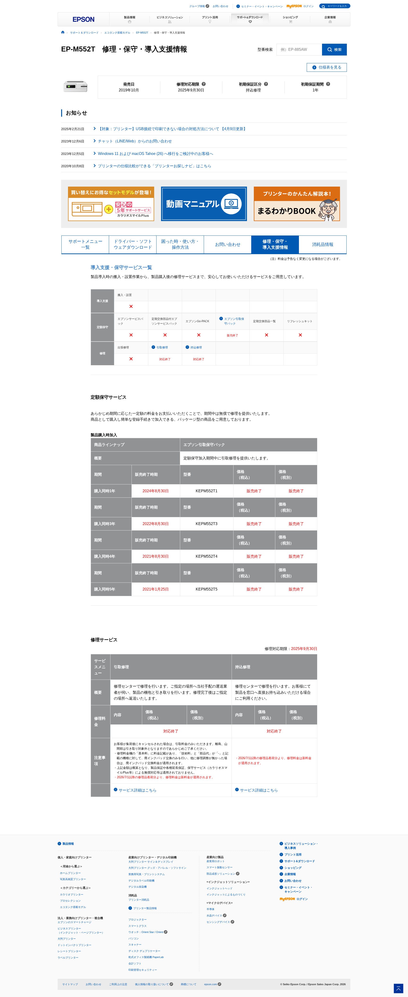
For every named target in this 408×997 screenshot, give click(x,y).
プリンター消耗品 (138, 899)
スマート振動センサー (220, 867)
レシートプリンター (69, 951)
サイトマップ (70, 984)
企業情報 (290, 874)
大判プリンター (67, 938)
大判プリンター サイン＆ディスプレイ (150, 861)
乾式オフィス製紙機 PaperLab (146, 957)
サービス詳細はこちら (138, 790)
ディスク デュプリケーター (144, 951)
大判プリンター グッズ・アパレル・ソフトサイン (157, 867)
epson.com (210, 984)
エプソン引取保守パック (234, 321)
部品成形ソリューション (221, 873)
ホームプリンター (70, 873)
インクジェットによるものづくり (226, 894)
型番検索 (265, 49)
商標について (188, 984)
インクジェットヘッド (220, 888)
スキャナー (134, 944)
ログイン (308, 6)
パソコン (133, 938)
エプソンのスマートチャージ (74, 922)
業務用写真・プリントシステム (146, 874)
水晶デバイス (214, 915)
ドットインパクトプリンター (74, 945)
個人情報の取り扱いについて (152, 984)
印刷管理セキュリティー (142, 969)
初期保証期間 (315, 84)
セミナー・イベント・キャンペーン (262, 6)
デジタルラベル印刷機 (141, 880)
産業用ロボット (216, 861)
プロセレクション (70, 900)
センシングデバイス (218, 921)
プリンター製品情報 (145, 908)
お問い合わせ (220, 6)
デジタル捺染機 (137, 886)
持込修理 (196, 347)
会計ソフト (134, 963)
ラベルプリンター (68, 957)
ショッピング (293, 867)
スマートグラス (137, 925)
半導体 (210, 909)
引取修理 (162, 347)
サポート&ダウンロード (300, 861)
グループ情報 (197, 6)
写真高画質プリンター (73, 879)
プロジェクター (137, 919)
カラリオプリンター (71, 894)
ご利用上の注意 (118, 984)
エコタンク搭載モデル (73, 907)
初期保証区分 (253, 84)
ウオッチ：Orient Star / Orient (145, 932)
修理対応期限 (191, 84)
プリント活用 (293, 854)
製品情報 (68, 843)
